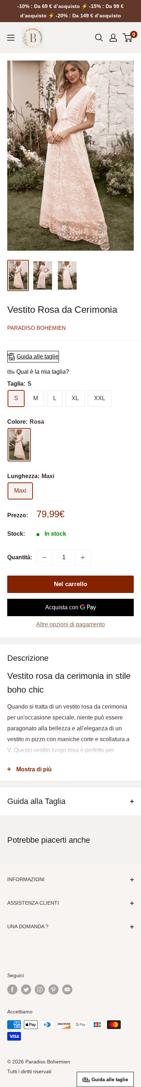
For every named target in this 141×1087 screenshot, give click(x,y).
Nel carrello (70, 584)
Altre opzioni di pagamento (70, 624)
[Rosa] (19, 444)
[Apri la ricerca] (99, 38)
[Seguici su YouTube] (67, 989)
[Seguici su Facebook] (12, 989)
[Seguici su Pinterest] (53, 989)
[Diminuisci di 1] (44, 557)
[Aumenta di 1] (82, 557)
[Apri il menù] (10, 38)
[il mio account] (113, 38)
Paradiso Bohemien (36, 328)
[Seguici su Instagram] (40, 989)
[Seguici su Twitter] (26, 989)
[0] (127, 37)
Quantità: (19, 557)
